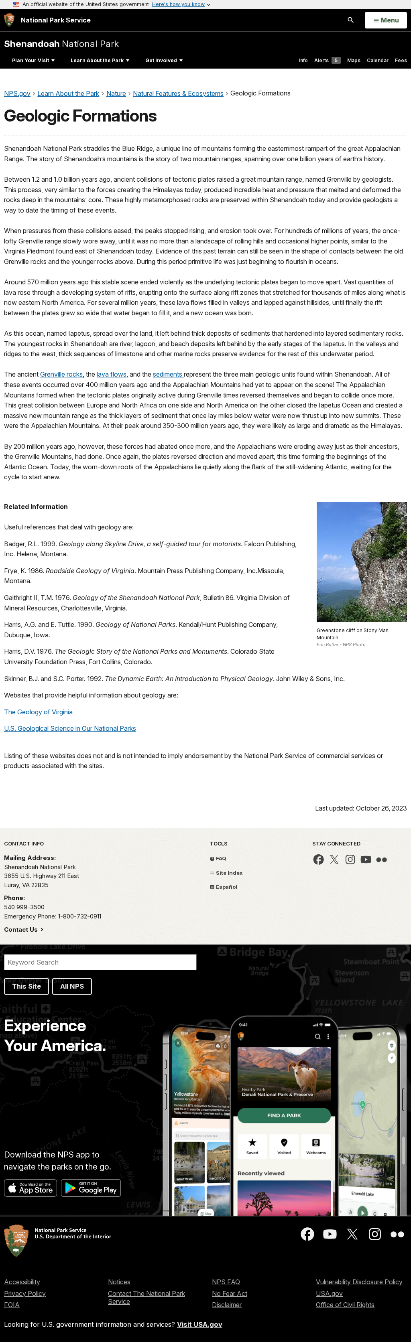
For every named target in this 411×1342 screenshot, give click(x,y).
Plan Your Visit (30, 60)
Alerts (326, 60)
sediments (168, 374)
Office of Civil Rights (345, 1305)
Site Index (229, 873)
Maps (353, 60)
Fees (401, 60)
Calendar (378, 60)
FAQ (220, 858)
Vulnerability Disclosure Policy (359, 1282)
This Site (26, 986)
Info (303, 60)
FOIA (12, 1305)
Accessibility (22, 1282)
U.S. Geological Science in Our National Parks (70, 728)
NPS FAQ (226, 1282)
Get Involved (161, 60)
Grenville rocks (61, 374)
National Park (61, 43)
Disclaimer (227, 1305)
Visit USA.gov (199, 1324)
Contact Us (21, 929)
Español (226, 887)
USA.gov (329, 1293)
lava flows (111, 374)
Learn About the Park (97, 60)
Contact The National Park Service (146, 1297)
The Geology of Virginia (38, 712)
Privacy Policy (25, 1293)
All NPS (72, 986)
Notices (119, 1282)
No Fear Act (229, 1293)
